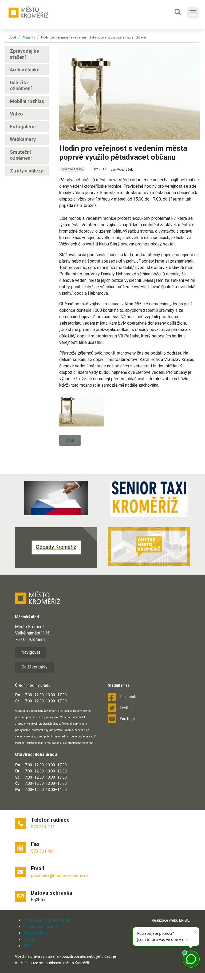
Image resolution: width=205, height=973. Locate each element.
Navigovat (30, 652)
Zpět (70, 440)
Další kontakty (34, 667)
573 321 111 (43, 826)
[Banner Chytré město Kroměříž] (149, 546)
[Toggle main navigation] (193, 12)
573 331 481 (43, 851)
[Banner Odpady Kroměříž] (56, 547)
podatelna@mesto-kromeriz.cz (60, 875)
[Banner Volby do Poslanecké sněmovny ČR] (56, 498)
